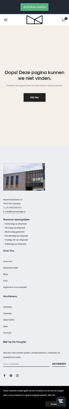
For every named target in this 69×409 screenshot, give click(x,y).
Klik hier (34, 97)
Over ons (7, 261)
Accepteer (55, 404)
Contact (7, 332)
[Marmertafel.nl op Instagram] (17, 375)
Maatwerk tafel (10, 267)
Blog (5, 274)
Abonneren (59, 363)
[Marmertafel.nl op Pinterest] (11, 375)
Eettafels (7, 306)
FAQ (5, 280)
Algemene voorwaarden (15, 287)
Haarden (7, 313)
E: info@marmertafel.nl (14, 211)
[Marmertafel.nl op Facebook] (4, 375)
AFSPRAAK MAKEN (34, 6)
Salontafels (9, 319)
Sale (5, 326)
